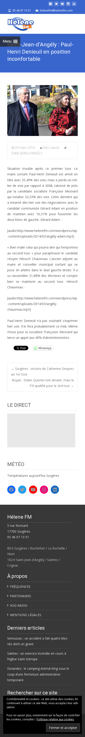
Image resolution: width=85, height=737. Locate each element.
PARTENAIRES (20, 596)
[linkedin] (74, 5)
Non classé (51, 147)
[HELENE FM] (17, 23)
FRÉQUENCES (20, 586)
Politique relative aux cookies (55, 719)
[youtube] (62, 5)
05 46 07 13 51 (18, 537)
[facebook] (50, 5)
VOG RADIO (18, 605)
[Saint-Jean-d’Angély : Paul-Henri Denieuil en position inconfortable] (42, 110)
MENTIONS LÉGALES (25, 615)
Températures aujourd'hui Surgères (33, 475)
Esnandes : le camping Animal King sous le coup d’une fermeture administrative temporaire (38, 674)
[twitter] (56, 5)
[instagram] (68, 5)
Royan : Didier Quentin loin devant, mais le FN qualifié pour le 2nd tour (43, 383)
